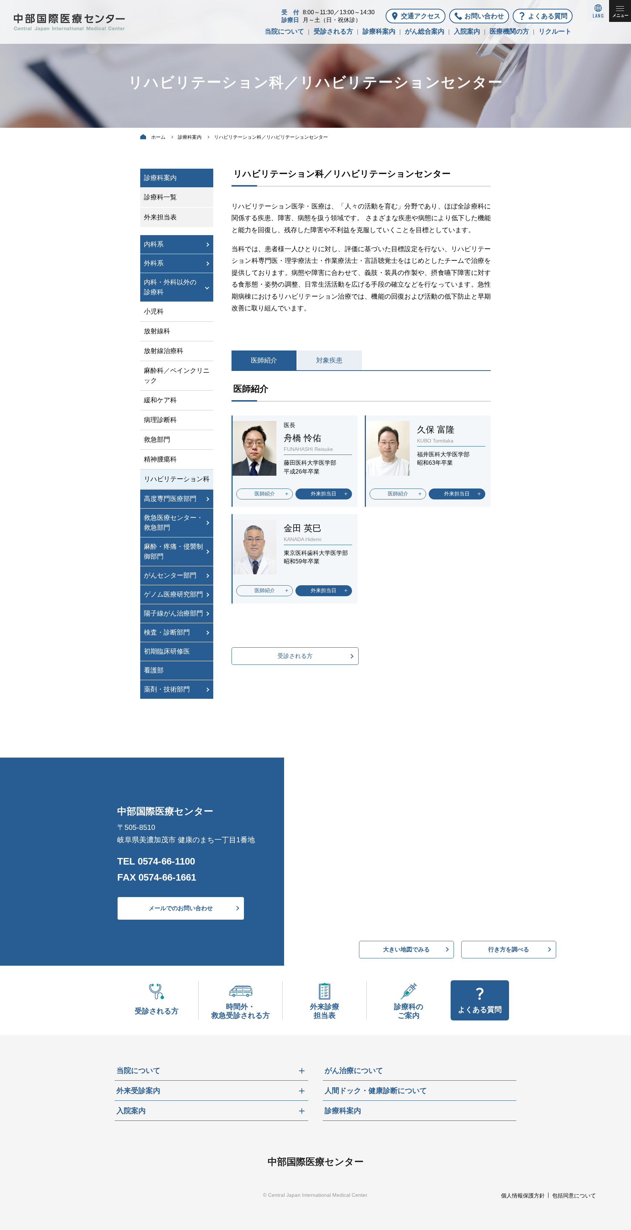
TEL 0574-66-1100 (156, 861)
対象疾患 (329, 360)
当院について (284, 31)
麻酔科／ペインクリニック (177, 375)
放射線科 (157, 331)
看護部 (154, 670)
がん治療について (354, 1070)
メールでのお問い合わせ (181, 908)
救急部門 (157, 439)
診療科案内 (379, 31)
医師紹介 (264, 360)
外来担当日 (323, 494)
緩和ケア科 (160, 400)
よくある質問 (547, 16)
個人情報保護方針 (523, 1195)
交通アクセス (420, 16)
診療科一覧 (160, 197)
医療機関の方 (509, 31)
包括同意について (574, 1195)
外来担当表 (160, 217)
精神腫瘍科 (160, 459)
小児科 (154, 311)
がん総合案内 (424, 31)
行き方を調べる (508, 949)
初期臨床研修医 (167, 651)
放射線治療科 (163, 351)
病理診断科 (160, 420)
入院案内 (467, 31)
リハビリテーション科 (177, 479)
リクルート (555, 31)
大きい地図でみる (406, 949)
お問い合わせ (484, 16)
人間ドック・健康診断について (376, 1091)
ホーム (158, 137)
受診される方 (333, 31)
